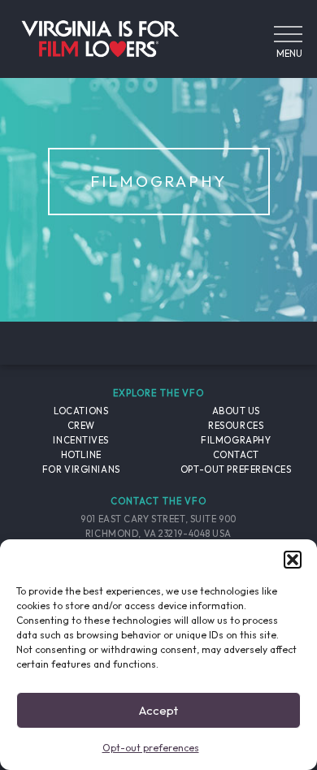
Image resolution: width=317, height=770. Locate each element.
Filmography (236, 440)
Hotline (81, 455)
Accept (158, 710)
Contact (236, 455)
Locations (81, 411)
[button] (292, 560)
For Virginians (81, 469)
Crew (81, 425)
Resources (235, 425)
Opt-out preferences (150, 748)
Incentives (81, 440)
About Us (236, 411)
